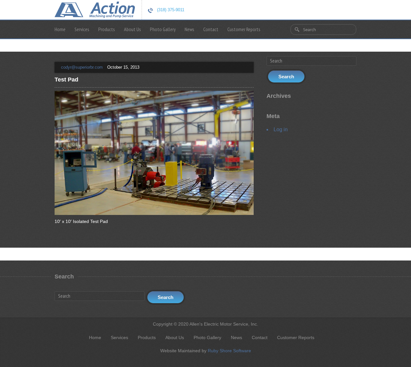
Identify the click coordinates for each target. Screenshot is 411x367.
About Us (132, 29)
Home (60, 29)
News (189, 29)
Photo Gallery (163, 29)
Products (106, 29)
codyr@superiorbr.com (82, 67)
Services (81, 29)
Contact (210, 29)
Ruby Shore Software (229, 350)
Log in (281, 129)
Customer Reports (243, 29)
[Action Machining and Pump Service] (95, 9)
